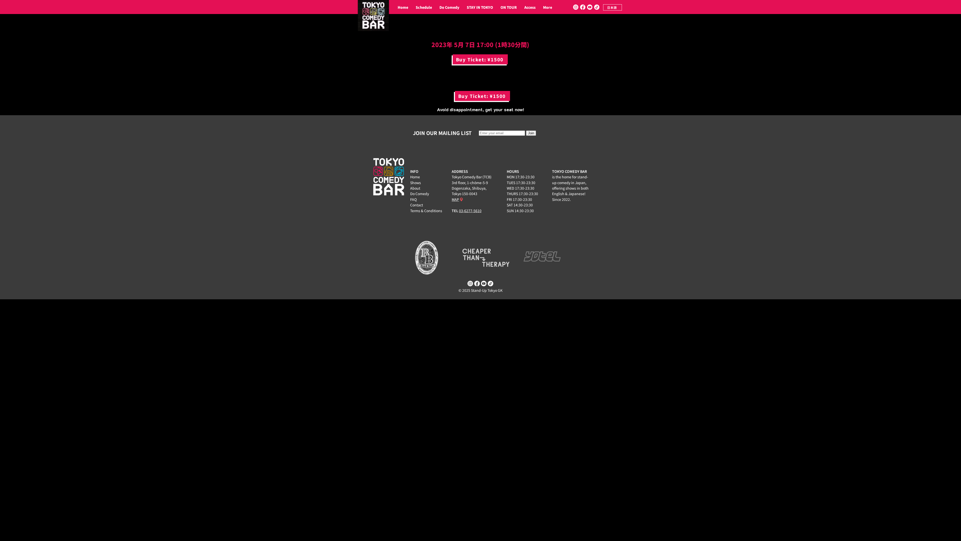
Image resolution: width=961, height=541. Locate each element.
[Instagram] (575, 7)
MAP (455, 199)
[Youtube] (589, 7)
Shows (415, 182)
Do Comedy (419, 193)
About (415, 188)
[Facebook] (582, 7)
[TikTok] (596, 7)
